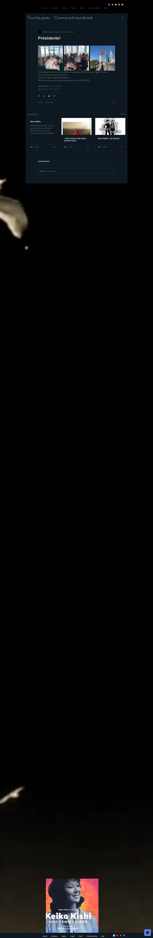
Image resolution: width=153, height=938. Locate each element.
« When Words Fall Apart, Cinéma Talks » (75, 139)
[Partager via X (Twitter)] (44, 96)
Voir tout (122, 114)
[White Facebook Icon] (121, 935)
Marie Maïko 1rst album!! (109, 138)
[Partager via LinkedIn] (49, 96)
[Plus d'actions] (114, 32)
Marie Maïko (35, 121)
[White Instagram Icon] (124, 935)
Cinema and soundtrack (73, 18)
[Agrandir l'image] (50, 58)
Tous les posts (39, 18)
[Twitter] (116, 4)
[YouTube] (119, 4)
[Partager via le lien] (54, 96)
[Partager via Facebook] (39, 96)
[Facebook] (112, 4)
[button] (123, 17)
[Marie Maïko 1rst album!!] (110, 126)
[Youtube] (117, 935)
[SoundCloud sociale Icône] (122, 4)
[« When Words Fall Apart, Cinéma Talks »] (77, 126)
